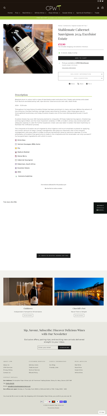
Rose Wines (54, 13)
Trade (97, 13)
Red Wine (26, 13)
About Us (6, 365)
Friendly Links (53, 367)
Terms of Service (34, 370)
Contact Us (7, 372)
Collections (67, 25)
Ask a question (81, 78)
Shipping (70, 46)
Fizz (17, 13)
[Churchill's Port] (79, 291)
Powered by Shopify (53, 408)
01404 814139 (10, 383)
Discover (28, 315)
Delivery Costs (33, 365)
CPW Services (7, 367)
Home (10, 13)
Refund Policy (33, 372)
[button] (53, 188)
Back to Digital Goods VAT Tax (54, 255)
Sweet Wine (67, 13)
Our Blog (52, 365)
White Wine (40, 13)
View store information (69, 68)
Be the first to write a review (53, 188)
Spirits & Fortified (83, 13)
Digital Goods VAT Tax (79, 25)
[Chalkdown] (28, 291)
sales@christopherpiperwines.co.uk (19, 386)
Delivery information (81, 74)
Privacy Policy (8, 370)
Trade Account (33, 367)
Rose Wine (78, 367)
